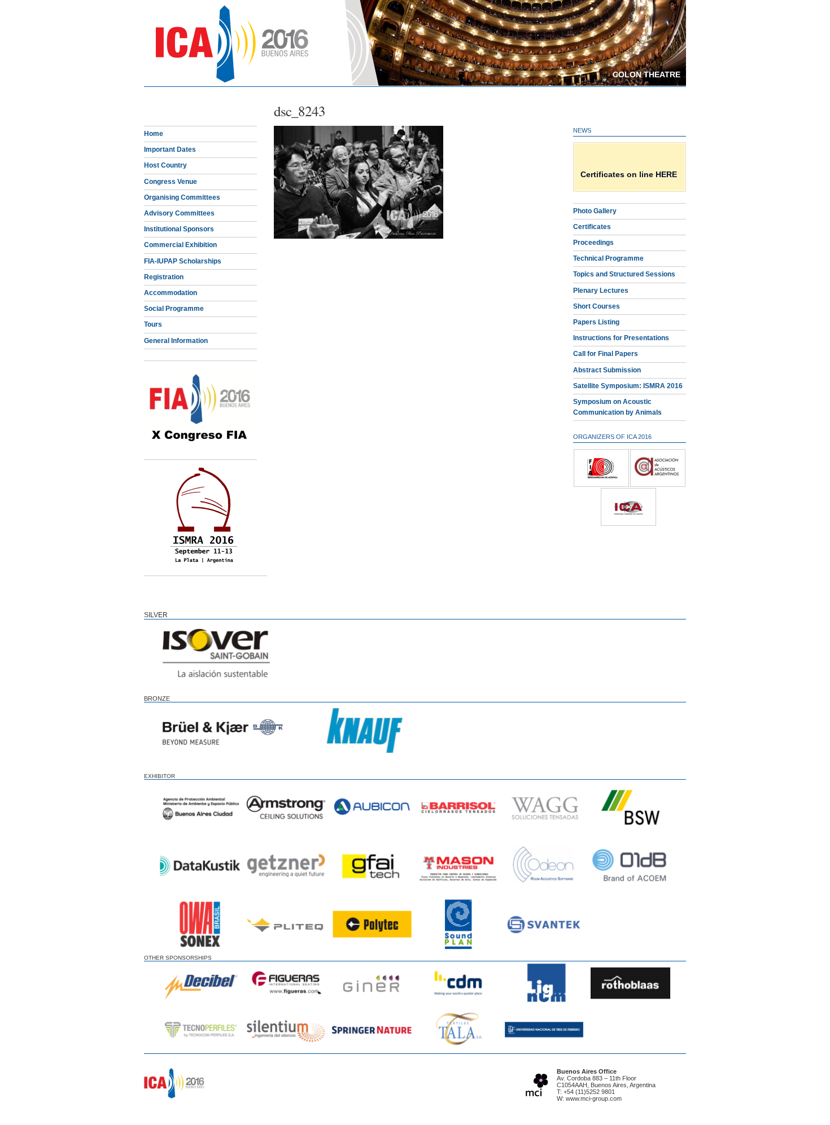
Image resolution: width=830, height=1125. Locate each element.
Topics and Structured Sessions (624, 274)
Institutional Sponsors (179, 229)
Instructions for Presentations (621, 338)
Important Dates (170, 149)
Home (153, 134)
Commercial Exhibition (180, 245)
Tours (153, 324)
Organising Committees (182, 197)
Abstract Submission (607, 370)
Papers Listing (596, 322)
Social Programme (174, 309)
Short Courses (596, 306)
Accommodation (170, 293)
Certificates (592, 227)
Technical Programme (608, 258)
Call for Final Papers (605, 354)
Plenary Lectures (600, 291)
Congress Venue (170, 182)
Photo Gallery (595, 211)
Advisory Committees (179, 213)
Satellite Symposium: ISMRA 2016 (628, 386)
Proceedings (593, 243)
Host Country (165, 165)
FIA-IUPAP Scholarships (182, 261)
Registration (164, 277)
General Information (176, 341)
